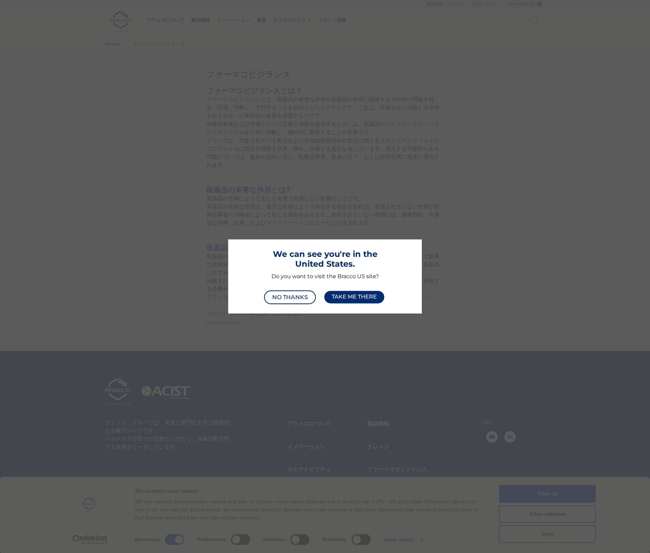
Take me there (354, 297)
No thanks (290, 296)
